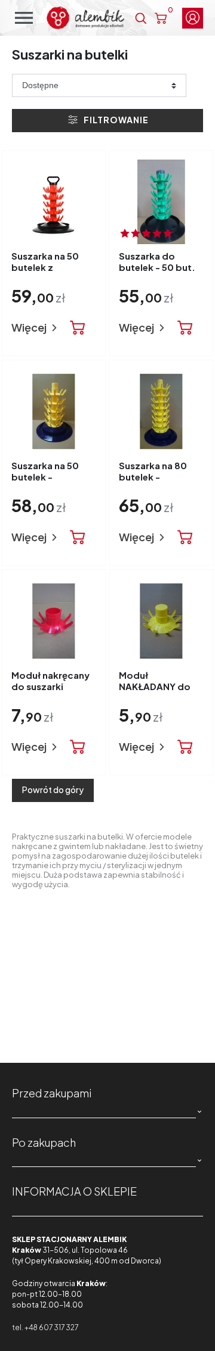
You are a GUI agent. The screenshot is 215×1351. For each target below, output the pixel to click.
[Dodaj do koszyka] (77, 328)
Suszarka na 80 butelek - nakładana (153, 477)
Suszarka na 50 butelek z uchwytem (45, 267)
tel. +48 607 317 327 (45, 1327)
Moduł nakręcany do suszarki (50, 680)
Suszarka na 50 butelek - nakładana (45, 477)
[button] (140, 18)
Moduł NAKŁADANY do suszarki (155, 686)
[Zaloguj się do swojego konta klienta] (192, 18)
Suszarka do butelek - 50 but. (157, 261)
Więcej (29, 327)
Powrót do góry (53, 790)
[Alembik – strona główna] (85, 18)
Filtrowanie (115, 120)
